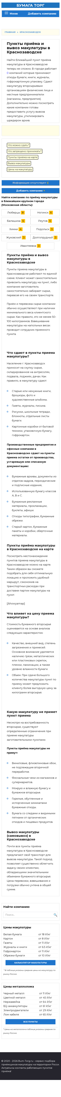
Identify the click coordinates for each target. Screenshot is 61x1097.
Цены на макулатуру (20, 169)
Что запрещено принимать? (24, 151)
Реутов (43, 220)
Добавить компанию (42, 13)
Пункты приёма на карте (22, 157)
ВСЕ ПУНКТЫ (30, 1021)
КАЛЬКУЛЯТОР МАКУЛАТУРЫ (30, 962)
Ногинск (42, 212)
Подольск (42, 229)
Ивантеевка (28, 245)
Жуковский (13, 237)
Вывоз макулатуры (19, 163)
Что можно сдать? (18, 145)
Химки (13, 229)
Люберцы (13, 212)
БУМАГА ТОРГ (31, 5)
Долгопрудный (43, 237)
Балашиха (14, 220)
